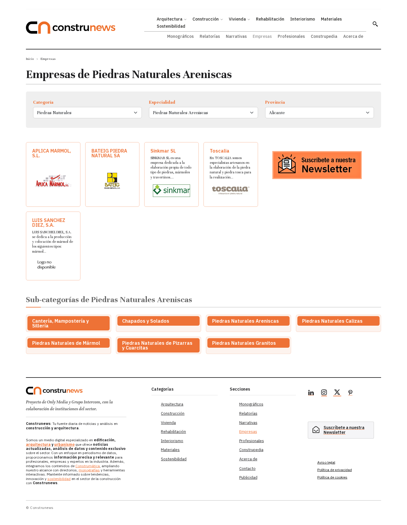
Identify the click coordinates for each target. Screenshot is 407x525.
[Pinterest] (350, 393)
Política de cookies (332, 477)
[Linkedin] (311, 393)
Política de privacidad (334, 469)
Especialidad (162, 102)
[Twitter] (337, 393)
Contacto (247, 468)
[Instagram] (324, 393)
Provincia (275, 102)
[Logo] (85, 390)
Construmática (87, 466)
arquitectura (38, 444)
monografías (89, 470)
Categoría (43, 102)
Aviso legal (326, 462)
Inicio (30, 59)
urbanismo (64, 444)
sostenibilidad (59, 478)
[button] (375, 24)
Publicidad (248, 477)
